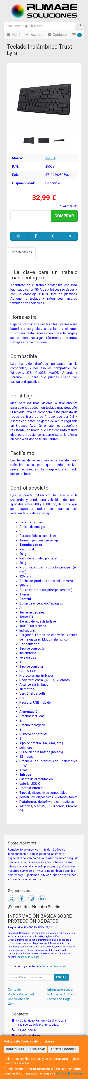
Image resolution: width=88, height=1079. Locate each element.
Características (21, 252)
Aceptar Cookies (63, 1049)
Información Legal (60, 989)
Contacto (59, 34)
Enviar (61, 977)
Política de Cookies (69, 1073)
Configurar (15, 1049)
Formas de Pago (59, 999)
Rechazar (37, 1049)
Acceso (36, 34)
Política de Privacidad (28, 957)
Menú (15, 34)
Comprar (64, 215)
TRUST (50, 158)
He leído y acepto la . (39, 966)
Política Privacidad (21, 994)
